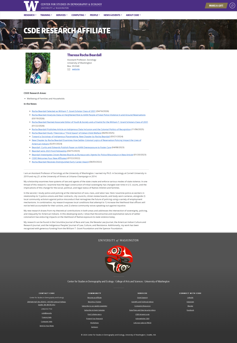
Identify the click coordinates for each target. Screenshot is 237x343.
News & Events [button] (112, 15)
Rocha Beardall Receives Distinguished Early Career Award (60, 161)
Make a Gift (216, 5)
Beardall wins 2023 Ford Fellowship (49, 151)
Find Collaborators (94, 314)
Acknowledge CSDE (142, 319)
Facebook (190, 310)
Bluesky (190, 306)
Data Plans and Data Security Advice (142, 310)
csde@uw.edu (47, 313)
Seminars (94, 327)
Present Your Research (94, 319)
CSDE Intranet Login (142, 314)
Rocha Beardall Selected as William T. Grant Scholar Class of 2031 (64, 111)
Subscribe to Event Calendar (94, 310)
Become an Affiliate (95, 298)
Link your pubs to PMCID (142, 323)
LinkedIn (190, 298)
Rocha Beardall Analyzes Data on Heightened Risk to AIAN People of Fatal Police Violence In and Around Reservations (89, 114)
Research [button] (29, 15)
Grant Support (142, 298)
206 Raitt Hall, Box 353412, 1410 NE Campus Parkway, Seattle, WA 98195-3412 (46, 303)
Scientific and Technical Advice (142, 302)
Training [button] (45, 15)
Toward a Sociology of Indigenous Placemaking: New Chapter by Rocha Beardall (71, 136)
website (76, 69)
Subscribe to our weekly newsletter (94, 306)
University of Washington (32, 5)
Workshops (94, 323)
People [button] (94, 15)
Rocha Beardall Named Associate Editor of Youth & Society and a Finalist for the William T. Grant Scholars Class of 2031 (90, 122)
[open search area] (232, 5)
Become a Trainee (94, 302)
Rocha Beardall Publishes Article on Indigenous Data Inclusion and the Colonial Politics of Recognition (81, 129)
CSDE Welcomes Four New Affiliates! (49, 158)
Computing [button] (77, 15)
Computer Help (46, 322)
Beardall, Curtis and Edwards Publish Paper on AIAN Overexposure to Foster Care (71, 147)
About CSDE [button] (132, 15)
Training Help (46, 317)
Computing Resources (142, 306)
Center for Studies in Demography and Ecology (73, 6)
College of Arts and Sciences (129, 281)
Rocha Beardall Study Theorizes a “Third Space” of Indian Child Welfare (66, 132)
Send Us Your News (47, 326)
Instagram (190, 302)
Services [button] (61, 15)
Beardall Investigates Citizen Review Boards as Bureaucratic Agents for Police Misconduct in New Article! (82, 154)
